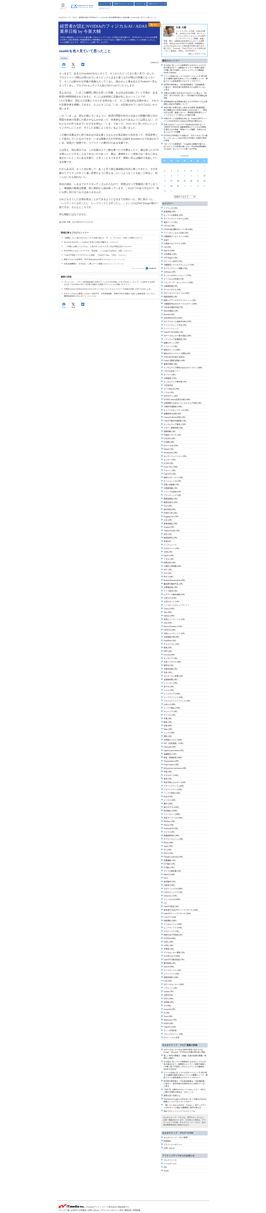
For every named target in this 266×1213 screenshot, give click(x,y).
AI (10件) (167, 1006)
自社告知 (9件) (169, 509)
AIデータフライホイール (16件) (176, 293)
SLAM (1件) (168, 463)
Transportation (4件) (171, 761)
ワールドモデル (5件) (172, 290)
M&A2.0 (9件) (169, 874)
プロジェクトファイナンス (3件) (177, 701)
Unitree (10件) (169, 609)
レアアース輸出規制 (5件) (174, 594)
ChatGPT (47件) (170, 1027)
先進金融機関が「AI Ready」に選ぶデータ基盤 (94, 264)
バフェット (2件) (170, 988)
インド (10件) (169, 733)
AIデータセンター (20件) (174, 984)
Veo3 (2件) (168, 506)
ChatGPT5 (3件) (170, 474)
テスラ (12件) (169, 832)
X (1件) (166, 1013)
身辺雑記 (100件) (170, 811)
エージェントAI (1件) (172, 481)
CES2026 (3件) (169, 438)
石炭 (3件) (168, 672)
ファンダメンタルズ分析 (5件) (176, 233)
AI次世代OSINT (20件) (173, 318)
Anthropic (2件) (169, 272)
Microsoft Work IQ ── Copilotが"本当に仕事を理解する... (91, 242)
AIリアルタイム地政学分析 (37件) (177, 321)
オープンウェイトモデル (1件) (176, 219)
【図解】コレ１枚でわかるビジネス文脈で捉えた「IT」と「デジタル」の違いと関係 (103, 238)
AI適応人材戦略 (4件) (172, 566)
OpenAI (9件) (169, 967)
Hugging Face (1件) (171, 516)
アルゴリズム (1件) (171, 644)
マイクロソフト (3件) (172, 970)
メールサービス (170, 1164)
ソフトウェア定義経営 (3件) (175, 339)
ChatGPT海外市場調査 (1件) (175, 421)
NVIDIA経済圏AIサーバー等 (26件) (178, 229)
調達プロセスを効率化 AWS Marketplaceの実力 (94, 259)
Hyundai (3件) (169, 314)
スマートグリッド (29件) (174, 786)
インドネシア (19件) (172, 694)
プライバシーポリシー (173, 1144)
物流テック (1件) (170, 222)
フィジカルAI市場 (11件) (174, 279)
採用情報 (136, 1210)
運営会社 (128, 1210)
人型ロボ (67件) (170, 598)
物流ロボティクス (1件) (173, 477)
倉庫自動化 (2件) (170, 523)
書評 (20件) (168, 804)
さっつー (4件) (169, 375)
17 (171, 181)
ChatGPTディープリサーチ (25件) (177, 913)
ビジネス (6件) (169, 800)
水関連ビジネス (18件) (173, 740)
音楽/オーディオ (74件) (173, 818)
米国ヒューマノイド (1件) (174, 619)
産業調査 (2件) (169, 212)
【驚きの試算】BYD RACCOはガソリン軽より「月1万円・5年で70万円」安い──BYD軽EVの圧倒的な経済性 (185, 95)
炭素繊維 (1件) (169, 860)
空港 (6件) (168, 726)
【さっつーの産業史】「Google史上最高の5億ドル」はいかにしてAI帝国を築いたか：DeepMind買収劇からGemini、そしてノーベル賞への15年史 (185, 146)
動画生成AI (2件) (170, 502)
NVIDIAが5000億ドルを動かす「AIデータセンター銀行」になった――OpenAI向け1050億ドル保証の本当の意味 (186, 137)
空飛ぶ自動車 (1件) (171, 485)
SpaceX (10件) (169, 251)
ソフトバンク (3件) (171, 974)
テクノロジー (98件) (172, 814)
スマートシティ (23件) (173, 789)
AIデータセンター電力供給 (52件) (177, 336)
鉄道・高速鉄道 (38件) (173, 757)
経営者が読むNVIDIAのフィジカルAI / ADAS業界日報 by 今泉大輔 (104, 17)
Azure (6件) (168, 1016)
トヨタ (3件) (169, 559)
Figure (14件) (169, 555)
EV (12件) (167, 850)
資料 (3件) (168, 736)
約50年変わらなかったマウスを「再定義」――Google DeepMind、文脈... (98, 251)
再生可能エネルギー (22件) (175, 782)
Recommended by (138, 268)
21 (198, 181)
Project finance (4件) (171, 765)
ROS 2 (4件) (168, 577)
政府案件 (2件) (169, 882)
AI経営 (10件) (169, 885)
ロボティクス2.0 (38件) (173, 889)
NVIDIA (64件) (170, 938)
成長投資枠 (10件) (171, 977)
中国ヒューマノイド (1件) (174, 633)
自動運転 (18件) (170, 921)
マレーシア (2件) (170, 711)
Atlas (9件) (168, 623)
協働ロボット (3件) (171, 343)
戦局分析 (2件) (169, 562)
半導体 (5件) (169, 949)
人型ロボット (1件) (171, 601)
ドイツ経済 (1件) (170, 591)
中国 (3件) (168, 772)
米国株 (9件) (169, 1002)
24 (171, 186)
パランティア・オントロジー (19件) (178, 282)
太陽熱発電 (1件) (170, 679)
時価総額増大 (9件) (171, 835)
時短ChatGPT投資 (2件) (173, 935)
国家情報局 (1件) (170, 297)
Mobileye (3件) (169, 821)
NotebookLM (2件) (171, 828)
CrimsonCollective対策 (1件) (174, 417)
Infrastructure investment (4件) (175, 768)
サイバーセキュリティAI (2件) (176, 410)
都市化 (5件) (169, 665)
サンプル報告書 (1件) (172, 871)
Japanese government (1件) (174, 750)
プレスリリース (170, 1160)
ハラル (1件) (169, 392)
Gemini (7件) (168, 991)
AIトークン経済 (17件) (173, 261)
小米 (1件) (168, 520)
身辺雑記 (64, 58)
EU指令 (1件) (169, 867)
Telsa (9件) (168, 612)
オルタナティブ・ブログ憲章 (176, 1137)
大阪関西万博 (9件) (171, 637)
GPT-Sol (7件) (169, 226)
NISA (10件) (168, 999)
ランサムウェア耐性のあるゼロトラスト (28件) (183, 368)
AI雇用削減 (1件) (170, 286)
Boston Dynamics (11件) (173, 626)
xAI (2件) (167, 247)
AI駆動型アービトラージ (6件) (176, 236)
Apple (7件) (168, 846)
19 (184, 181)
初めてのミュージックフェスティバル (179, 1111)
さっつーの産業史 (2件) (173, 215)
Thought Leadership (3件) (173, 857)
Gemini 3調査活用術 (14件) (174, 360)
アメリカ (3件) (169, 715)
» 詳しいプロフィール (197, 54)
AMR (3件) (168, 552)
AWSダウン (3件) (171, 396)
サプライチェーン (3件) (173, 839)
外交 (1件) (168, 534)
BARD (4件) (168, 1023)
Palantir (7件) (169, 449)
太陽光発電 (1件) (170, 669)
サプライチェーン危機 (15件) (175, 268)
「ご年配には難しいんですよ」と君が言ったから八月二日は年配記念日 (97, 246)
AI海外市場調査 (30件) (173, 407)
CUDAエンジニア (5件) (173, 892)
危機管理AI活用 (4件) (172, 414)
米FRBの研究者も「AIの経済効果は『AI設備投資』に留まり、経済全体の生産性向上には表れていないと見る (185, 87)
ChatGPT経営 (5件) (171, 906)
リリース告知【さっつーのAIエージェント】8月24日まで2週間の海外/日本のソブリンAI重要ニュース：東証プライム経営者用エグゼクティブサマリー (186, 78)
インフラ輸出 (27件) (172, 708)
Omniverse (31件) (170, 896)
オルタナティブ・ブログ (67, 17)
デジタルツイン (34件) (173, 924)
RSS (155, 25)
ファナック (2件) (170, 346)
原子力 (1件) (169, 687)
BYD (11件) (168, 853)
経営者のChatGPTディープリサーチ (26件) (181, 910)
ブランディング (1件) (172, 495)
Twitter (166, 1171)
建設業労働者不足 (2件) (173, 584)
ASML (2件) (168, 945)
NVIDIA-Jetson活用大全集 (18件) (177, 399)
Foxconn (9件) (169, 655)
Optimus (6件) (169, 616)
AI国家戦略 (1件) (170, 488)
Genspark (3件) (169, 1009)
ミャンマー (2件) (170, 683)
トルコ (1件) (169, 690)
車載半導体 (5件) (170, 364)
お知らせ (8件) (169, 704)
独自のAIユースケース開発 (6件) (177, 353)
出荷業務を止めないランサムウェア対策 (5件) (182, 403)
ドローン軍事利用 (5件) (173, 428)
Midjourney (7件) (170, 1020)
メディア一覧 (63, 1210)
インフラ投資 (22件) (172, 793)
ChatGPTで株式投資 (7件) (174, 960)
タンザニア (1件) (170, 658)
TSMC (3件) (168, 942)
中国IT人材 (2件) (170, 513)
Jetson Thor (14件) (171, 467)
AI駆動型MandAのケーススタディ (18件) (180, 304)
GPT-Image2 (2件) (170, 258)
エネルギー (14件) (171, 775)
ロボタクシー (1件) (171, 548)
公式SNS (74, 1210)
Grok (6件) (168, 981)
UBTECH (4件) (169, 630)
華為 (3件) (168, 648)
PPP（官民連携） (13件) (173, 743)
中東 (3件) (168, 718)
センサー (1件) (169, 460)
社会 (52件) (168, 796)
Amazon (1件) (169, 527)
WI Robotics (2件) (170, 453)
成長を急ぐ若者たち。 (173, 1095)
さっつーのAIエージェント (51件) (177, 275)
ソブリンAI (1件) (170, 208)
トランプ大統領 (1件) (172, 492)
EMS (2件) (168, 651)
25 (178, 186)
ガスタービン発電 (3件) (173, 676)
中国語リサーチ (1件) (172, 435)
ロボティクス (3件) (171, 931)
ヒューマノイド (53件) (173, 928)
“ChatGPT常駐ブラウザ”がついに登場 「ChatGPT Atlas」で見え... (95, 255)
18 (178, 181)
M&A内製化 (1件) (171, 311)
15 (204, 176)
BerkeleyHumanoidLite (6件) (174, 580)
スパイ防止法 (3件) (171, 389)
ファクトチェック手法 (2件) (175, 325)
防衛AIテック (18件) (172, 350)
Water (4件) (168, 729)
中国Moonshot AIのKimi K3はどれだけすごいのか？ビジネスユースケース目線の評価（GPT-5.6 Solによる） (108, 289)
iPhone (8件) (168, 843)
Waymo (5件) (169, 825)
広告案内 (83, 1210)
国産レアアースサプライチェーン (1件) (180, 300)
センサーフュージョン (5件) (175, 456)
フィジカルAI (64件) (172, 899)
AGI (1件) (167, 573)
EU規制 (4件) (169, 442)
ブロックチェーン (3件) (173, 1034)
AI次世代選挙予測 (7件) (173, 307)
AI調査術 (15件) (170, 378)
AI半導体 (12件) (170, 254)
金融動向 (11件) (170, 754)
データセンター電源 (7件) (174, 952)
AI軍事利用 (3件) (170, 587)
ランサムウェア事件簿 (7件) (175, 382)
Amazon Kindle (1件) (172, 531)
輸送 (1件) (168, 722)
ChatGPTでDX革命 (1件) (173, 332)
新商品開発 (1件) (170, 499)
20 (191, 181)
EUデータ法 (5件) (171, 446)
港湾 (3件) (168, 779)
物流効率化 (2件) (170, 538)
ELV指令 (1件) (169, 864)
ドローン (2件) (169, 470)
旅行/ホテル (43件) (171, 807)
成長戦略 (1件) (169, 431)
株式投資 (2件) (169, 963)
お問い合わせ (169, 1148)
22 (204, 181)
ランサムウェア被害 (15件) (175, 424)
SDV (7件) (168, 570)
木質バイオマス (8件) (172, 662)
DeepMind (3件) (170, 640)
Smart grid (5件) (170, 747)
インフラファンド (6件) (173, 697)
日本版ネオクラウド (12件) (175, 243)
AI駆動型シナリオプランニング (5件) (179, 265)
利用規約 (167, 1141)
